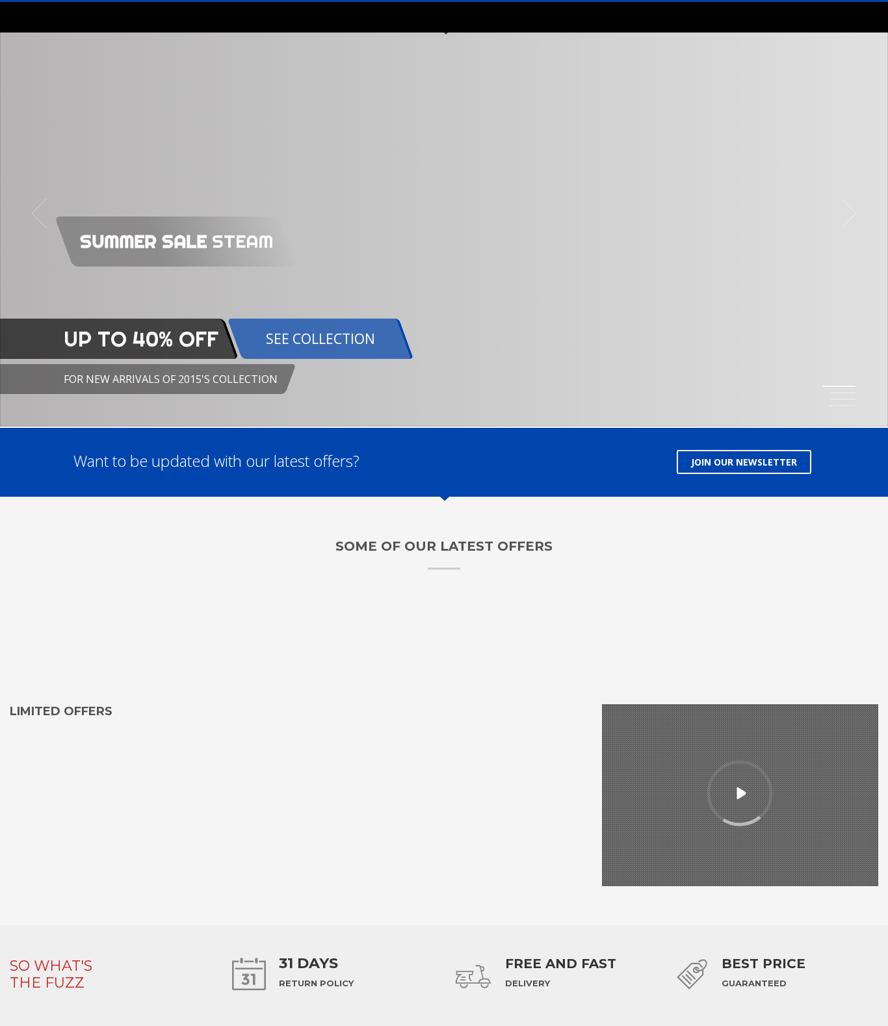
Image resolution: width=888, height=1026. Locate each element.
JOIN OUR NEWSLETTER (744, 462)
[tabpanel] (444, 213)
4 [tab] (842, 406)
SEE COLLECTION (320, 339)
